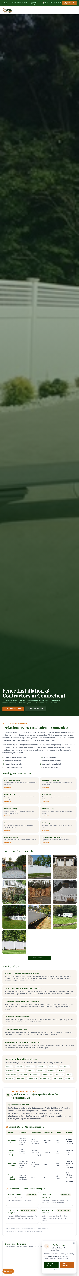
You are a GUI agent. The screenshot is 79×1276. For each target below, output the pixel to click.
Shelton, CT (30, 1071)
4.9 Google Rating (34, 3)
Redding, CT (51, 1071)
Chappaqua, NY (57, 1078)
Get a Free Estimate (13, 709)
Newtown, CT (53, 1067)
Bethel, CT (9, 1067)
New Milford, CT (64, 1067)
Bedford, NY (20, 1078)
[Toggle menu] (74, 10)
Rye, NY (69, 1074)
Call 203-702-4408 (36, 709)
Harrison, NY (10, 1078)
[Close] (74, 1243)
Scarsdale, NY (59, 1074)
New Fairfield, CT (11, 1074)
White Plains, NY (47, 1074)
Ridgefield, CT (42, 1067)
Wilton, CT (61, 1071)
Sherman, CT (23, 1074)
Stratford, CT (40, 1071)
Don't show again (59, 1270)
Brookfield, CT (30, 1067)
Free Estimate (65, 1265)
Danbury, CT (19, 1067)
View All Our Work (38, 958)
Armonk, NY (68, 1078)
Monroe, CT (9, 1071)
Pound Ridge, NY (32, 1078)
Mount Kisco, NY (45, 1078)
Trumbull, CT (20, 1071)
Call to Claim (50, 1265)
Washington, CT (34, 1074)
